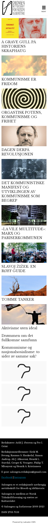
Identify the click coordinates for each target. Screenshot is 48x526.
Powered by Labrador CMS (24, 522)
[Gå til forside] (20, 8)
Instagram (20, 477)
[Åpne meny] (43, 8)
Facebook (6, 477)
